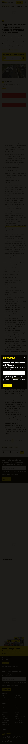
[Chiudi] (24, 357)
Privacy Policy (15, 378)
